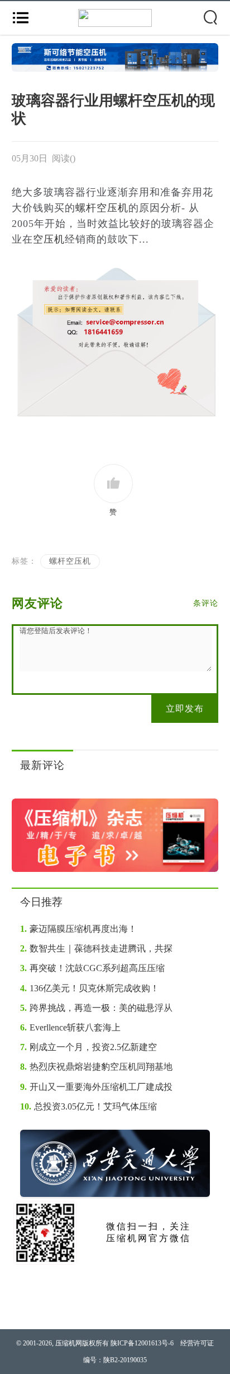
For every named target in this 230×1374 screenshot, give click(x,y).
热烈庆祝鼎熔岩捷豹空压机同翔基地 (96, 1066)
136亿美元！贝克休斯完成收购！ (89, 988)
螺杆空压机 (101, 207)
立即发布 (185, 708)
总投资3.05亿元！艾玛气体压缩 (88, 1106)
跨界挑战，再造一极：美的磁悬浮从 (96, 1008)
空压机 (49, 239)
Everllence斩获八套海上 (70, 1027)
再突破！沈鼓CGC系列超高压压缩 (92, 968)
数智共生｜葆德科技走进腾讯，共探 (96, 948)
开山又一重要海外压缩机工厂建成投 (96, 1087)
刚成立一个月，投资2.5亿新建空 (88, 1047)
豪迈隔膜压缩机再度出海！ (78, 929)
